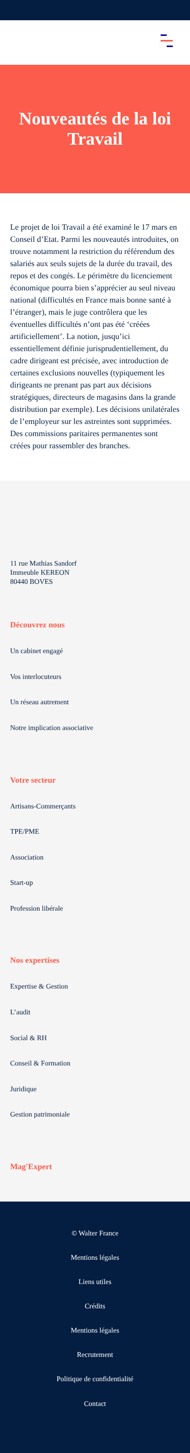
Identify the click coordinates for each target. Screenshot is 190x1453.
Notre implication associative (51, 728)
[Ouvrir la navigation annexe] (16, 10)
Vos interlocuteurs (35, 677)
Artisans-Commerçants (42, 806)
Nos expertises (34, 960)
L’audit (20, 1012)
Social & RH (28, 1038)
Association (27, 858)
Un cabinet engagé (36, 651)
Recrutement (95, 1355)
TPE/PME (25, 832)
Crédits (95, 1306)
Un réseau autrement (39, 702)
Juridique (23, 1089)
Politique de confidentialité (95, 1379)
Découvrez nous (37, 625)
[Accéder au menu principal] (167, 40)
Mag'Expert (31, 1167)
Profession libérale (36, 909)
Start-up (21, 883)
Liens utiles (95, 1282)
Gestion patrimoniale (40, 1115)
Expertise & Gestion (39, 987)
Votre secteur (33, 780)
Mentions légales (95, 1258)
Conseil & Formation (40, 1063)
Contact (95, 1404)
